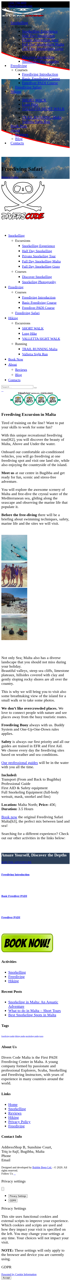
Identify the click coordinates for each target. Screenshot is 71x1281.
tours (41, 1036)
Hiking (13, 981)
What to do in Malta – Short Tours (34, 1010)
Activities (13, 177)
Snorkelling (17, 972)
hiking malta (20, 1036)
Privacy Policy (19, 1122)
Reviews (15, 1113)
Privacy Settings (18, 1196)
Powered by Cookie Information (19, 1274)
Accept (6, 1278)
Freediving (16, 976)
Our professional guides (19, 762)
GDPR (13, 1200)
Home (4, 177)
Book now (9, 817)
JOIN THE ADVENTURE (16, 862)
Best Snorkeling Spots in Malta (32, 1015)
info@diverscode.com (20, 5)
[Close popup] (2, 1189)
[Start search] (35, 387)
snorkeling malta (32, 1036)
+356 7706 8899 (17, 2)
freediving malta (7, 1036)
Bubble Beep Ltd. (42, 1167)
